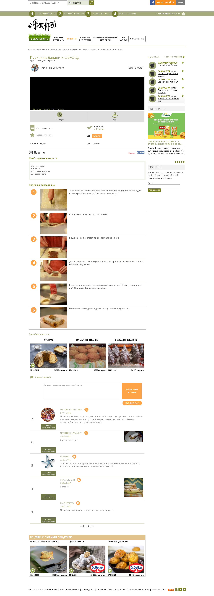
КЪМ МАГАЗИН (169, 13)
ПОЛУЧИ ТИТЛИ (100, 13)
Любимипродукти (85, 39)
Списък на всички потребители (42, 589)
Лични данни (88, 589)
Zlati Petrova (67, 503)
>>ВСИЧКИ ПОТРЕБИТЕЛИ (173, 57)
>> (92, 526)
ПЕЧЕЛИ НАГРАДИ (127, 13)
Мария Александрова (71, 409)
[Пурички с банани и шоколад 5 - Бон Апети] (53, 294)
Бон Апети (58, 67)
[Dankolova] (152, 74)
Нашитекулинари (58, 39)
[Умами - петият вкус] (182, 162)
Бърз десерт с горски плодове (167, 91)
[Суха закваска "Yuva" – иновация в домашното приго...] (175, 162)
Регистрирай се (165, 2)
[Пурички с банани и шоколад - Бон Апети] (53, 200)
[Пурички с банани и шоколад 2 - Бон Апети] (53, 223)
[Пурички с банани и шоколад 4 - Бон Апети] (53, 270)
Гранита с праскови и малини (168, 74)
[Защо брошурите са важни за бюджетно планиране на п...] (184, 162)
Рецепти (71, 38)
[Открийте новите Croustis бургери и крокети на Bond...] (177, 162)
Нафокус (123, 39)
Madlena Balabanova (71, 433)
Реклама (113, 589)
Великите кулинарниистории (105, 39)
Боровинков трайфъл (168, 82)
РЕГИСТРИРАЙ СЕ (44, 13)
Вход (180, 2)
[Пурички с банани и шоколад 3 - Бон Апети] (53, 247)
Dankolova (164, 71)
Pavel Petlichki (67, 480)
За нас (123, 589)
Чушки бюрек (170, 65)
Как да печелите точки (138, 589)
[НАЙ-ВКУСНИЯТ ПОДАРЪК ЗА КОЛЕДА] (179, 162)
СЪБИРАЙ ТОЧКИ (72, 13)
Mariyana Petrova (167, 63)
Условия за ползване (69, 589)
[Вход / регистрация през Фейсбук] (152, 2)
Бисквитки (102, 589)
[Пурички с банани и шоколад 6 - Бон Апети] (53, 317)
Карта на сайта (159, 589)
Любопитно (137, 38)
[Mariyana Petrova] (152, 65)
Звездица (65, 456)
